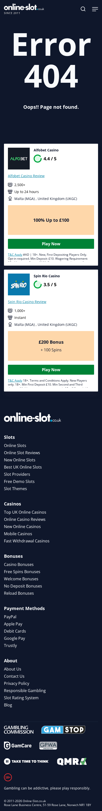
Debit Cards (15, 631)
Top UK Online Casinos (25, 512)
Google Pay (14, 638)
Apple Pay (13, 624)
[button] (83, 8)
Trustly (10, 645)
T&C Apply (15, 254)
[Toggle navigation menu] (95, 9)
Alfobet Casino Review (26, 175)
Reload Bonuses (19, 593)
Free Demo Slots (19, 481)
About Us (12, 669)
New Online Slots (19, 460)
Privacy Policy (16, 683)
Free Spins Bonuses (22, 571)
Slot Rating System (21, 697)
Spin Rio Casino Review (27, 301)
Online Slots (15, 445)
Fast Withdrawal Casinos (27, 541)
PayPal (10, 616)
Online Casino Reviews (25, 519)
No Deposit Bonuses (23, 586)
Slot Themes (15, 488)
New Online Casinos (22, 526)
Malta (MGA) (25, 198)
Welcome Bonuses (21, 579)
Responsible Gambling (25, 690)
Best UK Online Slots (23, 467)
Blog (8, 705)
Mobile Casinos (18, 533)
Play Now (51, 244)
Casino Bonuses (19, 564)
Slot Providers (17, 474)
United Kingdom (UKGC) (57, 198)
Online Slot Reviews (22, 452)
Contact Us (14, 676)
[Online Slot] (24, 9)
